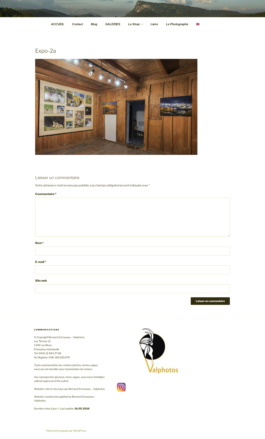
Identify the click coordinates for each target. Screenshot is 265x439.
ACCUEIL (57, 24)
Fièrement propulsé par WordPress (66, 430)
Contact (77, 24)
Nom (39, 243)
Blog (94, 24)
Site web (41, 280)
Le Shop (134, 24)
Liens (154, 24)
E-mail (40, 262)
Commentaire (45, 194)
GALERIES (112, 24)
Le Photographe (177, 24)
